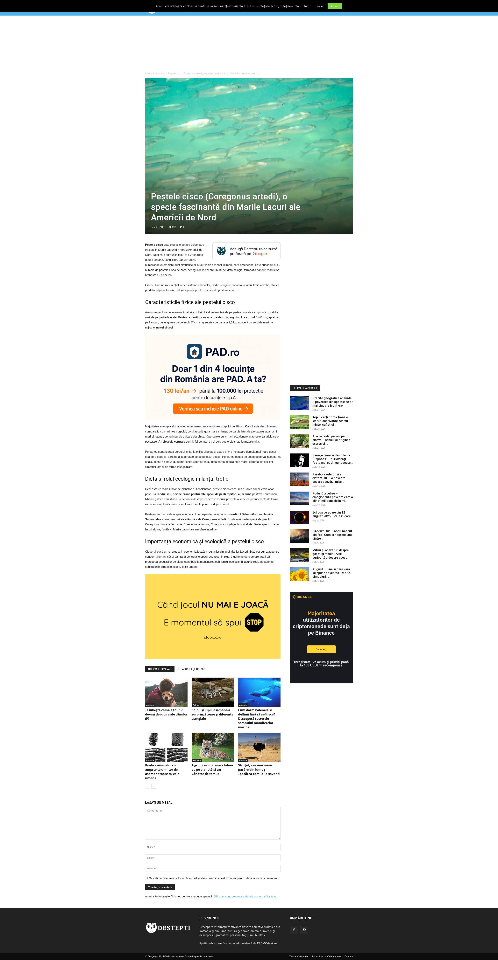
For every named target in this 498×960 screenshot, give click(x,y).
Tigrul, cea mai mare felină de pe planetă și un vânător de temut (212, 769)
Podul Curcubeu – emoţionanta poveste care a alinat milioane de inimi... (332, 497)
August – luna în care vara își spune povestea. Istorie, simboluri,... (331, 572)
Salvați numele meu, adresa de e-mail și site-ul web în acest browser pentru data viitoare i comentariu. (214, 878)
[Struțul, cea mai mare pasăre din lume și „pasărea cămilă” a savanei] (259, 747)
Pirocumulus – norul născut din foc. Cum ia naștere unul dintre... (332, 534)
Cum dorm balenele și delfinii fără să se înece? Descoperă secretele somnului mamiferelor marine (256, 718)
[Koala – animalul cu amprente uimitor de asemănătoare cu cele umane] (166, 747)
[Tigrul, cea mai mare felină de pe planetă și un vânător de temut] (213, 747)
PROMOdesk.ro (267, 943)
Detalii (320, 6)
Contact (349, 956)
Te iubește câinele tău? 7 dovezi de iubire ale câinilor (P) (166, 714)
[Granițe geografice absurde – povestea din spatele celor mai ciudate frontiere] (299, 403)
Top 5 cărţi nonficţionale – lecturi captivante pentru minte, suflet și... (331, 420)
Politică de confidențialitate (326, 956)
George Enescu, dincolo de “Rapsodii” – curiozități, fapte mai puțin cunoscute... (332, 459)
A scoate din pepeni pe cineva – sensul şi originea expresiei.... (331, 439)
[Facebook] (294, 930)
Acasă (148, 73)
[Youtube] (304, 930)
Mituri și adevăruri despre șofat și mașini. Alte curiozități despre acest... (330, 553)
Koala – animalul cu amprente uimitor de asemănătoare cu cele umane (162, 771)
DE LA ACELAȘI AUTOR (191, 669)
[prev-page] (147, 786)
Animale (159, 73)
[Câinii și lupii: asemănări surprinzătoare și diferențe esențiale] (213, 692)
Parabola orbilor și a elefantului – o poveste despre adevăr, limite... (328, 478)
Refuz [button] (307, 6)
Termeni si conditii (299, 956)
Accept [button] (334, 6)
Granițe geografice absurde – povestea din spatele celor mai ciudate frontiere (332, 401)
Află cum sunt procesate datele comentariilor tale (244, 896)
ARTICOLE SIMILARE (159, 669)
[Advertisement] (249, 44)
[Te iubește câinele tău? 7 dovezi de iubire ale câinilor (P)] (166, 692)
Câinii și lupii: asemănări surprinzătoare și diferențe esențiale (212, 714)
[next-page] (153, 786)
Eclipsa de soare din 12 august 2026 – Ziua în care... (332, 514)
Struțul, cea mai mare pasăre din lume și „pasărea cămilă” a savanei (259, 769)
